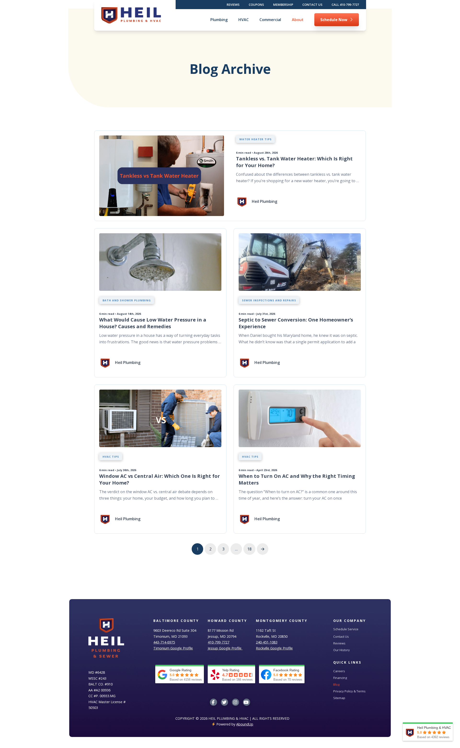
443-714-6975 (164, 642)
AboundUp (244, 724)
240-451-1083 (266, 642)
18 (249, 549)
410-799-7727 (218, 642)
